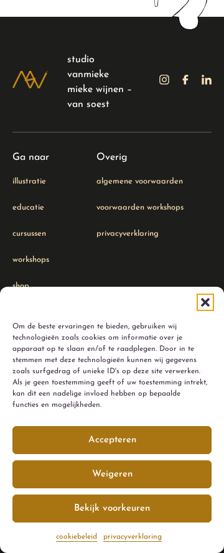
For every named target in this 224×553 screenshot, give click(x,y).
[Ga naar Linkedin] (207, 82)
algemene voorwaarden (139, 181)
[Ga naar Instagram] (164, 82)
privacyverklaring (132, 537)
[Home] (29, 82)
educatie (28, 207)
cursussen (29, 234)
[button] (205, 302)
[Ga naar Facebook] (185, 82)
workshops (30, 260)
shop (20, 286)
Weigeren (112, 474)
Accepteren (112, 440)
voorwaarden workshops (140, 207)
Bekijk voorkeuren (112, 508)
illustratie (29, 181)
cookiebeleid (76, 537)
